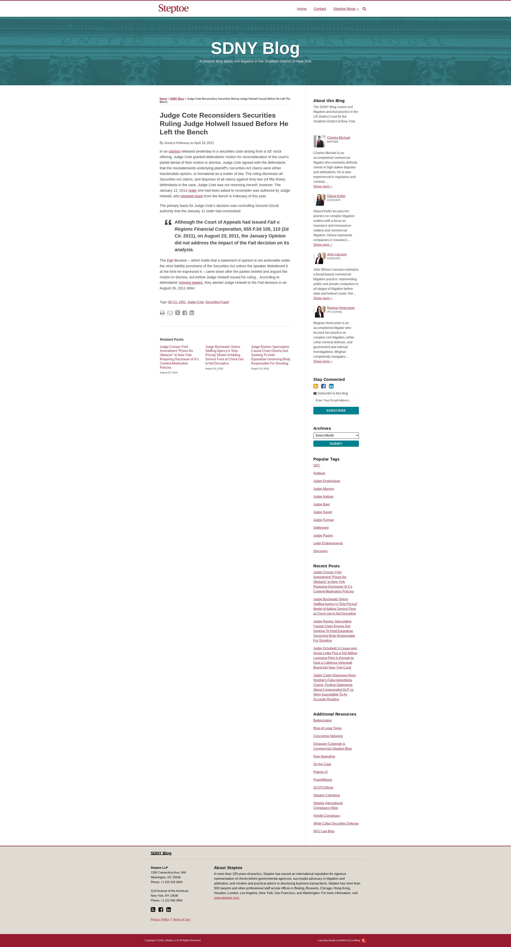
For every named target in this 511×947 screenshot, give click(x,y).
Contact (320, 9)
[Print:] (162, 313)
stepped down (192, 196)
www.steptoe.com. (227, 897)
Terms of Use (181, 919)
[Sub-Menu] (357, 8)
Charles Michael (338, 137)
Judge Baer (321, 504)
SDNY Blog (177, 98)
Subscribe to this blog (332, 393)
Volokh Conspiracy (326, 815)
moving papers (191, 283)
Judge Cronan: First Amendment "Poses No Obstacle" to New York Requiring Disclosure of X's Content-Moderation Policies (179, 357)
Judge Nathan (323, 496)
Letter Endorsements (328, 543)
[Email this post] (170, 313)
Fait (170, 260)
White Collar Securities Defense (336, 823)
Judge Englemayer (326, 481)
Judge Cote (195, 302)
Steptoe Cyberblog (326, 795)
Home (302, 9)
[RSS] (315, 386)
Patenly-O (320, 772)
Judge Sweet (322, 512)
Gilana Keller (336, 196)
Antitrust (319, 473)
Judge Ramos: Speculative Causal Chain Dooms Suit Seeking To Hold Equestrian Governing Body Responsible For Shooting (270, 355)
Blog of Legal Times (327, 728)
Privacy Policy (160, 919)
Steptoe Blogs (344, 9)
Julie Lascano (337, 254)
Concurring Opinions (328, 736)
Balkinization (322, 720)
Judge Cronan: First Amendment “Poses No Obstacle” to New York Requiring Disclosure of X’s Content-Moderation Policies (333, 582)
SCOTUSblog (323, 787)
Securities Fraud (217, 302)
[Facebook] (323, 386)
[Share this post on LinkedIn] (191, 313)
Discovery (320, 551)
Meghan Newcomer (341, 308)
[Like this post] (184, 313)
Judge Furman (323, 520)
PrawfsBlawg (322, 779)
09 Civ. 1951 (177, 302)
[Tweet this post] (177, 313)
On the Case (322, 764)
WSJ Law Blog (323, 831)
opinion (174, 151)
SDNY (255, 48)
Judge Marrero (323, 488)
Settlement (321, 527)
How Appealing (324, 756)
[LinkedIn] (331, 386)
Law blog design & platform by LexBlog (339, 940)
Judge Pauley (323, 535)
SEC (316, 465)
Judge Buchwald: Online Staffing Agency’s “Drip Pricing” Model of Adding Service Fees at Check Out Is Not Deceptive (224, 355)
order (192, 191)
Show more (321, 186)
